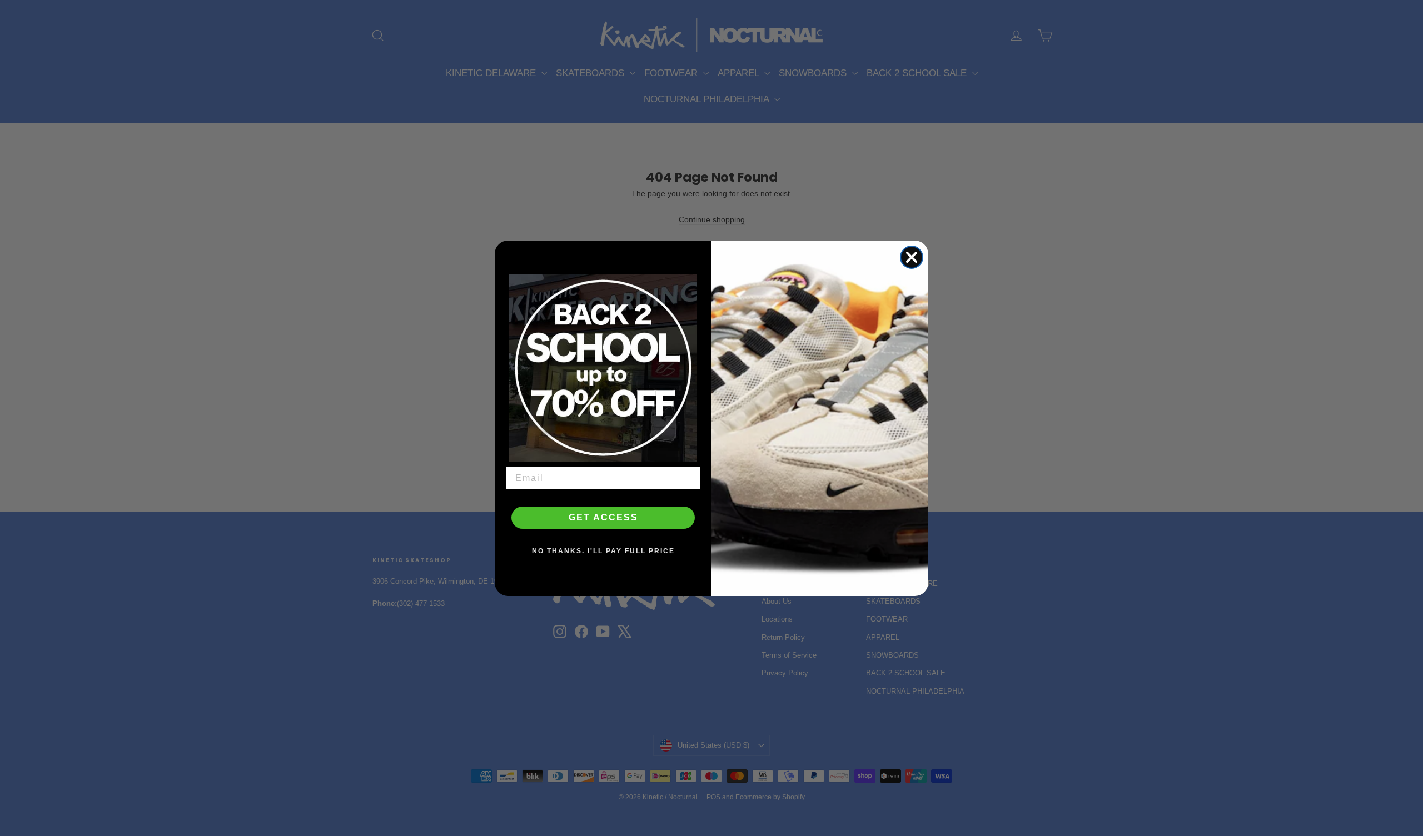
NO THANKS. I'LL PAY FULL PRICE (603, 551)
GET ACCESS (603, 517)
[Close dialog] (911, 257)
